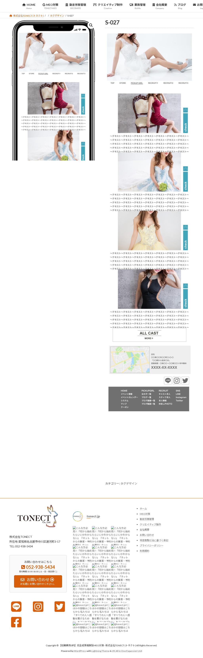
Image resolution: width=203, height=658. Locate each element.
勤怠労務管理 (147, 519)
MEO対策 (145, 513)
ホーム (143, 508)
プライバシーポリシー (152, 545)
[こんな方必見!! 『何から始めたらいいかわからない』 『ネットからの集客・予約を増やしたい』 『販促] (82, 535)
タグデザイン (129, 483)
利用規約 (144, 550)
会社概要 (144, 529)
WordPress (80, 650)
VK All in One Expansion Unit (127, 650)
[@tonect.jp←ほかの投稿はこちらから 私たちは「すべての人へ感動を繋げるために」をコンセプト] (82, 612)
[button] (91, 25)
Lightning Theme (100, 650)
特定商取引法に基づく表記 (154, 540)
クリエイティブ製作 (150, 524)
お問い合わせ (147, 534)
